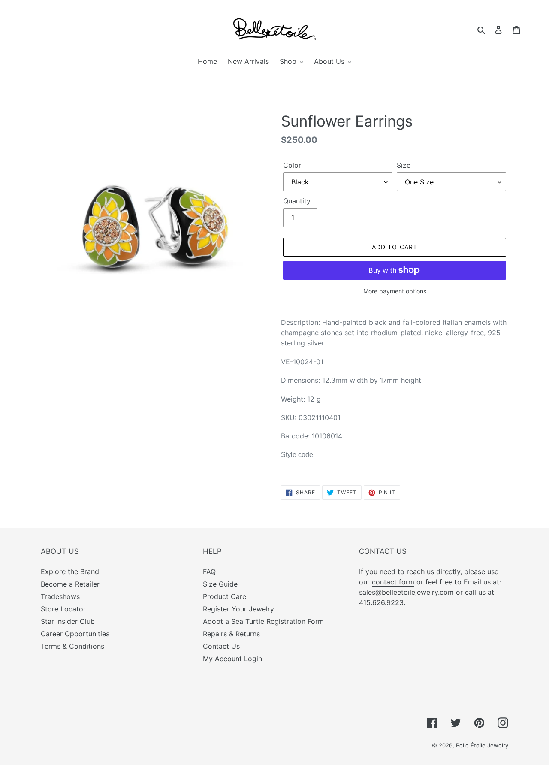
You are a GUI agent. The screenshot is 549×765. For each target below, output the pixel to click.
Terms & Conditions (72, 646)
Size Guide (220, 584)
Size (403, 165)
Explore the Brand (70, 571)
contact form (393, 582)
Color (292, 165)
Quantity (297, 201)
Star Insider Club (68, 621)
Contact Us (221, 646)
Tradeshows (60, 596)
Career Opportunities (75, 633)
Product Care (224, 596)
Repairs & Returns (231, 633)
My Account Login (232, 658)
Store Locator (63, 609)
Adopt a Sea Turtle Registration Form (263, 621)
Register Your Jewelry (238, 609)
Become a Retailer (70, 584)
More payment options (394, 291)
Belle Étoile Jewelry (482, 745)
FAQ (209, 571)
